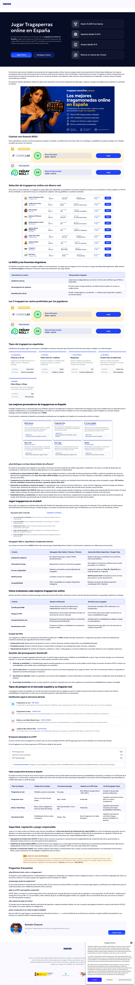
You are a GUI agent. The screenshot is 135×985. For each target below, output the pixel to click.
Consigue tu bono (44, 55)
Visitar (108, 198)
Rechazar (109, 979)
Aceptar (94, 979)
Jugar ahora (21, 55)
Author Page (116, 932)
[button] (131, 943)
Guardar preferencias (124, 979)
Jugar (108, 156)
